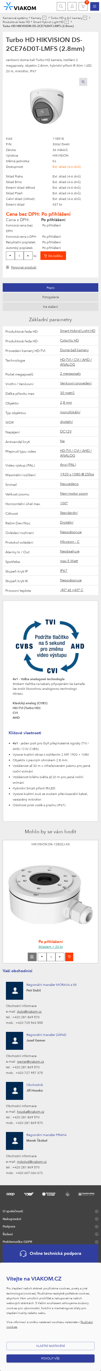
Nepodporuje (71, 532)
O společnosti (13, 1211)
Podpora (9, 1226)
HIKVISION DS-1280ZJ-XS (51, 844)
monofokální (70, 412)
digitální (66, 421)
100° (64, 503)
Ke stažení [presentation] (50, 306)
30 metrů (67, 393)
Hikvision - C (69, 541)
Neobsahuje (69, 551)
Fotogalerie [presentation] (50, 297)
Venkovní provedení (76, 383)
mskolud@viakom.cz (32, 1161)
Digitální (66, 522)
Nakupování (12, 1219)
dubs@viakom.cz (29, 1011)
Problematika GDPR (17, 1241)
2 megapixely (70, 373)
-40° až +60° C (71, 590)
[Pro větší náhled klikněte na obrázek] (46, 107)
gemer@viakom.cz (30, 1061)
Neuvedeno (69, 484)
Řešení (8, 1234)
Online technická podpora (55, 1253)
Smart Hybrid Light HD (77, 330)
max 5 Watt (69, 561)
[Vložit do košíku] (69, 957)
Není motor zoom (74, 493)
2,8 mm (66, 402)
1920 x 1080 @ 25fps (77, 474)
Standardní (69, 512)
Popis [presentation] (50, 287)
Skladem (51, 946)
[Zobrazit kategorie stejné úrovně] (44, 18)
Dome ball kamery (74, 350)
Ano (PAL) (68, 464)
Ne (62, 441)
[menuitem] (94, 6)
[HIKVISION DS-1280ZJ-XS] (50, 894)
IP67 (63, 570)
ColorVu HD (69, 340)
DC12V (66, 431)
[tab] (50, 287)
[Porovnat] (32, 957)
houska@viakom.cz (30, 1111)
